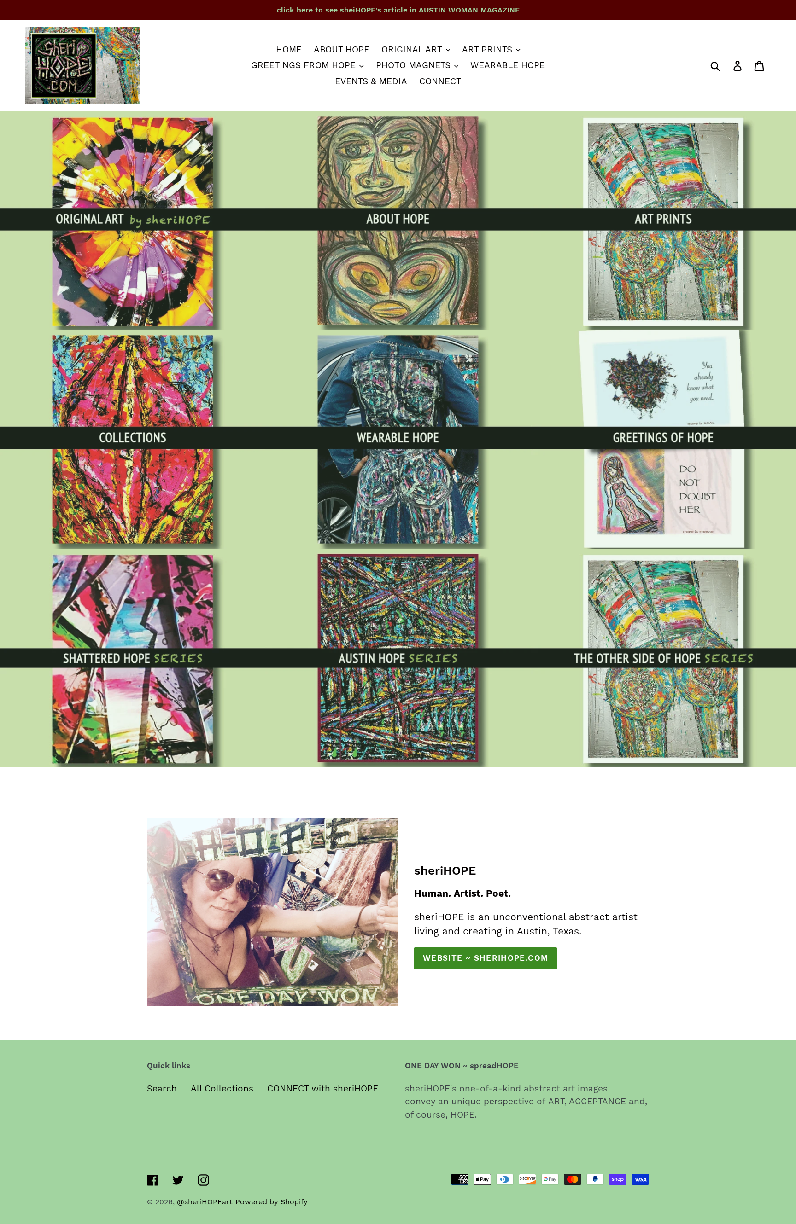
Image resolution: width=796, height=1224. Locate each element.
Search (162, 1088)
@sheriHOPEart (205, 1201)
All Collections (222, 1088)
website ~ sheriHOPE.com (485, 958)
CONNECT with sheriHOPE (322, 1088)
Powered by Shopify (271, 1201)
